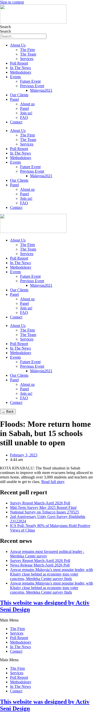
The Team (28, 54)
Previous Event (32, 86)
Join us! (26, 113)
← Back (8, 411)
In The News (20, 68)
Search (5, 27)
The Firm (27, 49)
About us (27, 104)
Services (26, 59)
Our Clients (19, 95)
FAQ (24, 117)
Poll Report (19, 63)
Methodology (20, 72)
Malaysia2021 (41, 90)
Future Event (30, 81)
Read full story (53, 482)
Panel (14, 99)
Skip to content (12, 2)
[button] (47, 620)
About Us (18, 45)
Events (15, 77)
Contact (16, 122)
